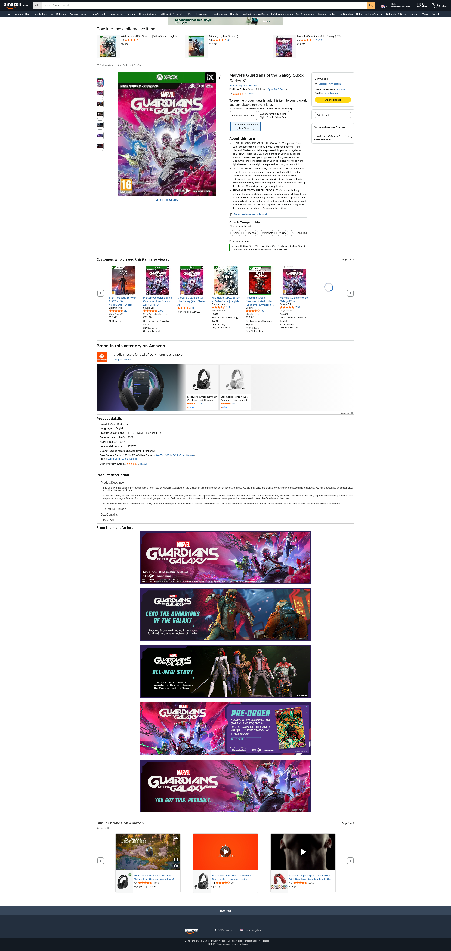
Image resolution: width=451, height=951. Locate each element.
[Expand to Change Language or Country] (386, 6)
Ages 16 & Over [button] (277, 89)
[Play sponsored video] (225, 852)
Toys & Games (219, 14)
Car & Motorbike (305, 14)
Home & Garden (148, 14)
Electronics (201, 14)
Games (140, 65)
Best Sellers (40, 14)
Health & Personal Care (255, 14)
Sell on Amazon (374, 14)
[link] (149, 44)
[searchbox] (204, 5)
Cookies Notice (235, 941)
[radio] (100, 82)
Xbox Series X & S (126, 65)
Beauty (234, 14)
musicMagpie (331, 93)
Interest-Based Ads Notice (257, 941)
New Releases (58, 14)
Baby (359, 14)
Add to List (323, 114)
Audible (436, 14)
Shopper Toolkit (326, 14)
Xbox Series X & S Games (122, 458)
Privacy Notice (218, 941)
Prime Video (116, 14)
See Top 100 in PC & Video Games (174, 455)
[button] (8, 14)
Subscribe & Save (396, 14)
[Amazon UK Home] (191, 931)
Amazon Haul (22, 14)
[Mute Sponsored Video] (176, 866)
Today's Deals (98, 14)
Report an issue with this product (252, 214)
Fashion (131, 14)
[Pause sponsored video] (176, 859)
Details (341, 89)
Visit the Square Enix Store (244, 85)
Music (425, 14)
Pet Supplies (346, 14)
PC (189, 14)
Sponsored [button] (346, 413)
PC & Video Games (282, 14)
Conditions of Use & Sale (197, 941)
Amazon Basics (78, 14)
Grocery (413, 14)
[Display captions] (176, 837)
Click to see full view (167, 199)
